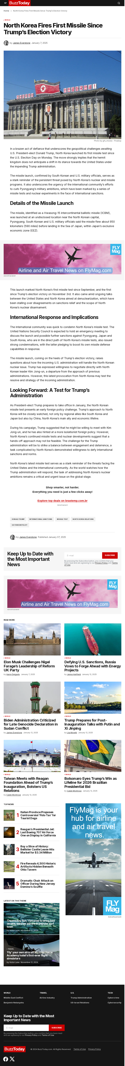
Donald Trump (18, 519)
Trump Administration (81, 998)
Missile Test (62, 519)
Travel (11, 917)
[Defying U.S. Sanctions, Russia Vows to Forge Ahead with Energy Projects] (92, 639)
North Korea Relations (83, 519)
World (7, 20)
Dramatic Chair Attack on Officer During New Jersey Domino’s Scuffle (37, 883)
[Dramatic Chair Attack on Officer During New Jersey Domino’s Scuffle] (9, 883)
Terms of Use (48, 1035)
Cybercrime (113, 998)
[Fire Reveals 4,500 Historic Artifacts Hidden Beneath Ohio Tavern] (9, 866)
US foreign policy (19, 525)
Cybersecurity (114, 1002)
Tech (110, 993)
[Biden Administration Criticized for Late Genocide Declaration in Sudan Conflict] (32, 698)
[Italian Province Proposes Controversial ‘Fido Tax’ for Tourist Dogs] (9, 815)
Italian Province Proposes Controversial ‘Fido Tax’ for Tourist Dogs (38, 815)
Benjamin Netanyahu (14, 1002)
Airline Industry (47, 998)
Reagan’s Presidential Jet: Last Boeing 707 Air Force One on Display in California (38, 832)
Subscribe (110, 555)
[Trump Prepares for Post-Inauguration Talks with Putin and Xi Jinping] (92, 698)
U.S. (72, 993)
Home (6, 11)
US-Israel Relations (80, 1002)
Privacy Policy (101, 563)
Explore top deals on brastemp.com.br (63, 500)
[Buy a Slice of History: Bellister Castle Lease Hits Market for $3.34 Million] (9, 849)
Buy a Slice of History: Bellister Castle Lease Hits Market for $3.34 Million (37, 849)
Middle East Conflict (13, 998)
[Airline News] (62, 259)
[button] (5, 3)
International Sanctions (40, 519)
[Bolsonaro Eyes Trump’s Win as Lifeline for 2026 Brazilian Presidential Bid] (92, 756)
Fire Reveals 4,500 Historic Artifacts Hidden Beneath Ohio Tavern (38, 866)
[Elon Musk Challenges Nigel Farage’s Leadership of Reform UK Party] (32, 639)
